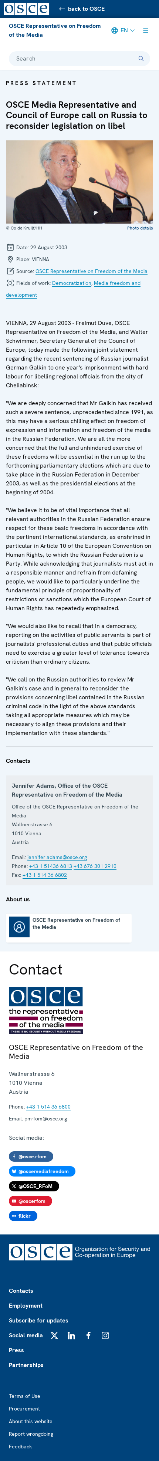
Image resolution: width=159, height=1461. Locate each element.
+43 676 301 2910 (95, 866)
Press (16, 1350)
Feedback (20, 1446)
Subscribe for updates (38, 1320)
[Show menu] (145, 30)
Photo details (140, 228)
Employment (26, 1305)
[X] (54, 1335)
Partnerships (26, 1365)
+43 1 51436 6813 (50, 866)
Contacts (21, 1291)
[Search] (141, 58)
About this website (31, 1421)
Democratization (71, 283)
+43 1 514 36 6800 (48, 1106)
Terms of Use (24, 1396)
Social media (26, 1335)
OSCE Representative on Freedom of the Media (55, 30)
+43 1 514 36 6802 (45, 875)
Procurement (24, 1408)
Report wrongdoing (31, 1434)
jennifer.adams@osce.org (57, 857)
